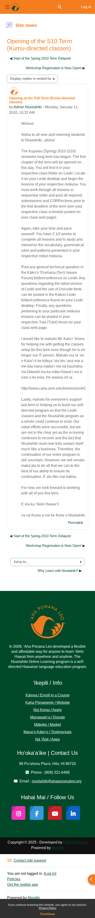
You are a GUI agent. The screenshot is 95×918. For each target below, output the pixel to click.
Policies (13, 879)
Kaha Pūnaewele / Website (47, 702)
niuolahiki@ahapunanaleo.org (56, 781)
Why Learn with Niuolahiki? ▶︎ (60, 571)
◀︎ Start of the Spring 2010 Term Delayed (40, 58)
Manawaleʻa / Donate (47, 717)
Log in (86, 7)
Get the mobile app (22, 885)
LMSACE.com (74, 842)
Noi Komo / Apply (47, 710)
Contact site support (30, 860)
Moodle (58, 848)
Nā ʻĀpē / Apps (47, 739)
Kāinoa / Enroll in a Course (48, 695)
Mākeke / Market (47, 725)
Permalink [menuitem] (75, 523)
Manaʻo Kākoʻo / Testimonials (47, 732)
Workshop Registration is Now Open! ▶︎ (55, 68)
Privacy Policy (47, 908)
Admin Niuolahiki (28, 107)
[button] (59, 7)
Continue (47, 914)
